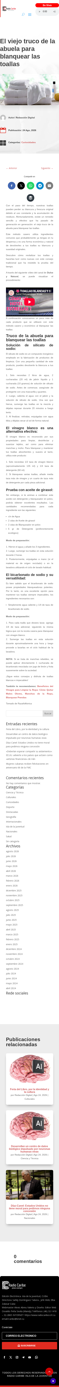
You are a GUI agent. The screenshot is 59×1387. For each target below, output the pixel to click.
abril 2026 (11, 870)
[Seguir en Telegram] (23, 1357)
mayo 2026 (11, 866)
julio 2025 (11, 914)
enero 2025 (12, 944)
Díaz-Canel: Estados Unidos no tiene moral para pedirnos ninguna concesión (29, 1208)
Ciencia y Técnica (14, 792)
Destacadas (12, 811)
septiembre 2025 (14, 905)
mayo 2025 (11, 924)
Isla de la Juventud (15, 826)
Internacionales (14, 821)
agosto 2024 (12, 968)
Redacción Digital (25, 117)
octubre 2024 (13, 958)
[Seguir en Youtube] (29, 1357)
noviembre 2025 (14, 895)
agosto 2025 (12, 909)
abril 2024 (11, 988)
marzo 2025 (12, 934)
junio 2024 (11, 978)
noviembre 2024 (14, 953)
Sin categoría (12, 841)
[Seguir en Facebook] (4, 1357)
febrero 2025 (12, 939)
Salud (8, 836)
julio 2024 (11, 973)
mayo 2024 (11, 983)
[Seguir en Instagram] (17, 1357)
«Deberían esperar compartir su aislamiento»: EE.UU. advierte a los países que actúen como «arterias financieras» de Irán (29, 755)
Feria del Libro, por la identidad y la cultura (27, 729)
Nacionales (11, 831)
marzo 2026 (12, 875)
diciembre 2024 (14, 949)
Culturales (11, 797)
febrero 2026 (12, 880)
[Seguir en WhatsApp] (36, 1357)
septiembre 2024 (14, 963)
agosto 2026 (12, 851)
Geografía (11, 816)
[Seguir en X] (10, 1357)
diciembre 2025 (14, 890)
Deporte (10, 807)
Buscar (47, 713)
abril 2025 (11, 929)
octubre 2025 (13, 900)
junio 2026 (11, 861)
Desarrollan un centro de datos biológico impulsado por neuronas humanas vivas (29, 1149)
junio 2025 (11, 919)
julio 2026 (11, 856)
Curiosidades (28, 142)
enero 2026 (12, 885)
